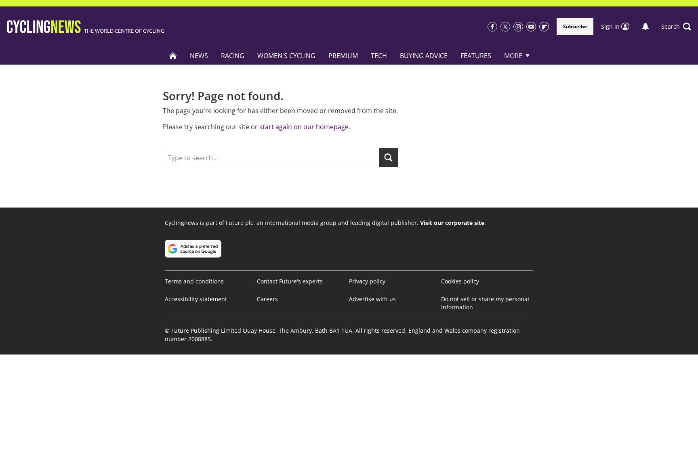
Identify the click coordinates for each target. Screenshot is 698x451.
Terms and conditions (194, 281)
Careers (267, 299)
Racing (232, 55)
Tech (379, 55)
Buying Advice (424, 55)
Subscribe (575, 26)
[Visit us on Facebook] (492, 26)
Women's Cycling (286, 55)
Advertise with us (372, 299)
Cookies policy (460, 281)
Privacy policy (367, 281)
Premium (343, 55)
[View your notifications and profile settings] (645, 27)
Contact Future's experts (290, 281)
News (199, 55)
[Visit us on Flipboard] (544, 26)
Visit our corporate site (452, 223)
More (513, 55)
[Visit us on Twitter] (505, 26)
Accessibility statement (196, 299)
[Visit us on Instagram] (518, 26)
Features (475, 55)
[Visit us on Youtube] (531, 26)
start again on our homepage (304, 126)
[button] (676, 27)
